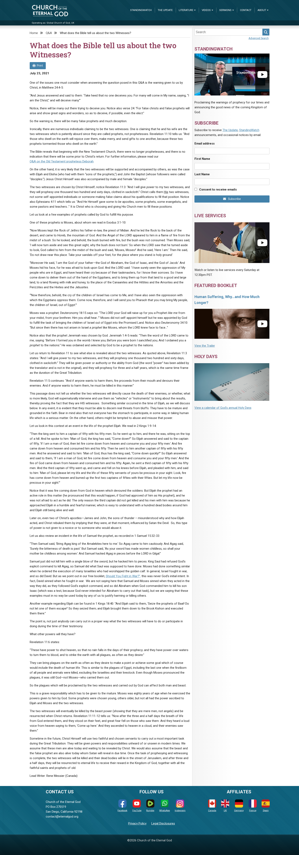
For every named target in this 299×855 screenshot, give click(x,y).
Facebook (122, 810)
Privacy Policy (137, 823)
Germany (239, 810)
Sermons (225, 10)
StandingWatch (141, 10)
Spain (266, 810)
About (262, 10)
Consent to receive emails (218, 189)
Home (34, 33)
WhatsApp (164, 810)
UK (225, 810)
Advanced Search (259, 38)
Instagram (180, 810)
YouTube (136, 810)
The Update (165, 10)
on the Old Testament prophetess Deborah (62, 161)
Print (40, 65)
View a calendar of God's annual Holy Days (222, 408)
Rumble (150, 810)
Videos (206, 10)
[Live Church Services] (232, 242)
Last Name (202, 174)
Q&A (49, 33)
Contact (245, 10)
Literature (186, 10)
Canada (212, 810)
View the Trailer (204, 345)
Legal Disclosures (163, 823)
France (252, 810)
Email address (204, 143)
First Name (202, 159)
